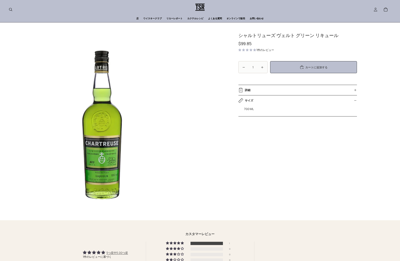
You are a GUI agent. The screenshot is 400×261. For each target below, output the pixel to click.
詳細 (247, 90)
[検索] (11, 9)
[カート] (386, 9)
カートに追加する (316, 67)
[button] (247, 50)
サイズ (249, 100)
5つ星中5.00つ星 (117, 253)
